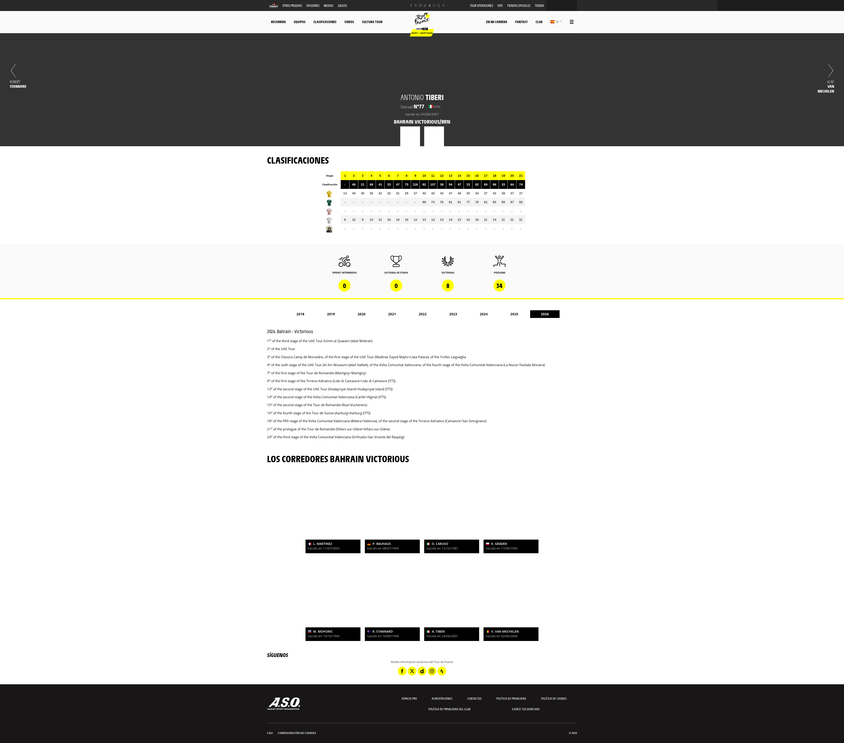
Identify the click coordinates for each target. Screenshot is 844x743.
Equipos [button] (300, 22)
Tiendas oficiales (518, 5)
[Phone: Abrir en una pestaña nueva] (439, 5)
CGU (270, 733)
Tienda (539, 5)
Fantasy (521, 22)
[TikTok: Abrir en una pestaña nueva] (425, 5)
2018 (300, 314)
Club (539, 22)
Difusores (312, 5)
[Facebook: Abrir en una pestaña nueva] (411, 5)
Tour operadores (481, 5)
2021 (392, 314)
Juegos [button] (342, 5)
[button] (556, 22)
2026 (545, 314)
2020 (362, 314)
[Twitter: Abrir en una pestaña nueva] (415, 5)
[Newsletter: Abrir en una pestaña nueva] (434, 5)
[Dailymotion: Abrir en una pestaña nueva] (429, 5)
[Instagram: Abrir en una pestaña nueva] (420, 5)
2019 (331, 314)
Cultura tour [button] (372, 22)
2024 (484, 314)
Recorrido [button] (278, 22)
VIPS (500, 5)
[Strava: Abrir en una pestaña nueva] (443, 5)
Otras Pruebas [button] (292, 5)
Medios (328, 5)
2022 (423, 314)
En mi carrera (496, 22)
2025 (514, 314)
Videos (349, 22)
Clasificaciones (325, 22)
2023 (453, 314)
